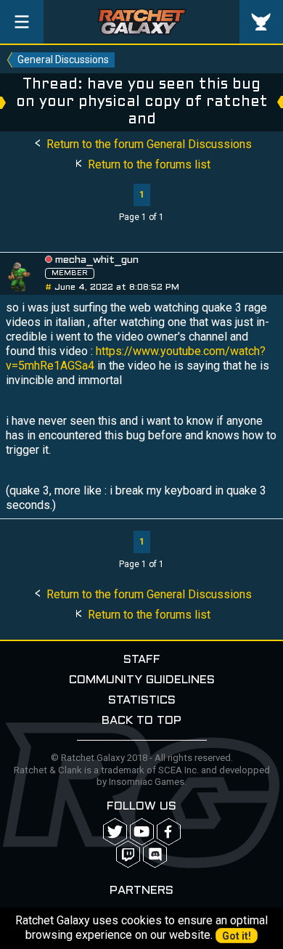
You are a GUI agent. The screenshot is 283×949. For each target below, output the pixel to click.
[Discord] (155, 854)
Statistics (142, 700)
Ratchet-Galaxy (142, 22)
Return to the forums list (147, 164)
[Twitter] (115, 832)
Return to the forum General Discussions (148, 144)
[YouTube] (142, 832)
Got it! (236, 936)
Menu (22, 22)
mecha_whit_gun (97, 260)
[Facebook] (169, 832)
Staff (141, 659)
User (261, 22)
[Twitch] (128, 854)
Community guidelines (142, 680)
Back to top (141, 720)
